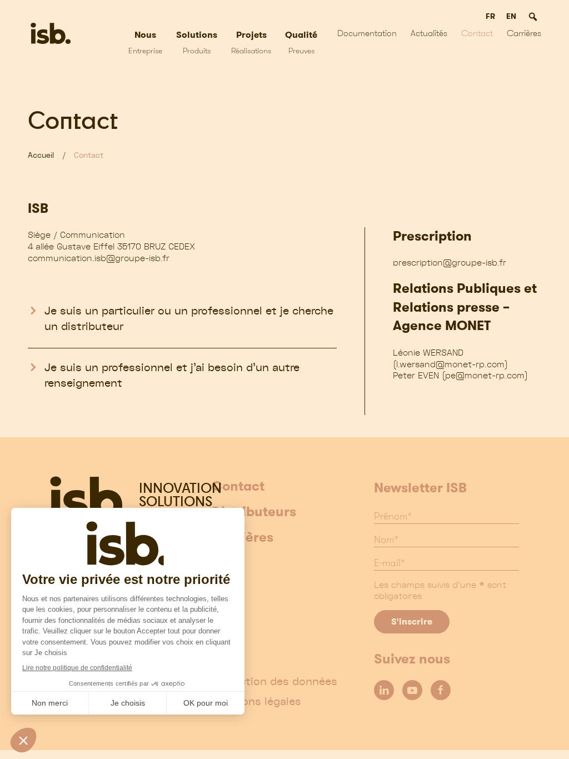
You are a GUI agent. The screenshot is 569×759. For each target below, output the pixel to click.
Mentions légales (256, 701)
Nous (145, 42)
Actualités (429, 33)
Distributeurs (254, 512)
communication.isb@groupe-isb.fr (98, 257)
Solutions (196, 42)
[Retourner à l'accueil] (50, 33)
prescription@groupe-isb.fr (449, 262)
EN (511, 16)
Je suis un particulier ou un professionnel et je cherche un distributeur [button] (188, 318)
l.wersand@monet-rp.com (450, 363)
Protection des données (274, 681)
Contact (477, 33)
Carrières (242, 538)
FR (490, 16)
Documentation (367, 33)
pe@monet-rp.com (485, 375)
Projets (251, 42)
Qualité (301, 42)
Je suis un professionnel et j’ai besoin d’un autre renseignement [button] (172, 375)
